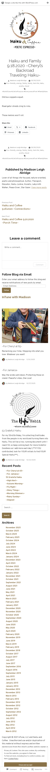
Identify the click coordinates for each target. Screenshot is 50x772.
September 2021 (13, 582)
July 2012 (10, 718)
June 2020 (11, 624)
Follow (6, 290)
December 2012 (13, 702)
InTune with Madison (16, 297)
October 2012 (12, 708)
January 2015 (12, 683)
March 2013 (11, 696)
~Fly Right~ (11, 487)
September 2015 (13, 673)
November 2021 (13, 576)
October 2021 (12, 579)
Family (24, 83)
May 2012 (10, 725)
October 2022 (12, 566)
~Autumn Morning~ (14, 483)
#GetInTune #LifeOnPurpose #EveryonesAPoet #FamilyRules (25, 92)
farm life (36, 83)
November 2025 (13, 527)
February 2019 (12, 647)
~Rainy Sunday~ (13, 496)
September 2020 (13, 618)
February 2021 (12, 602)
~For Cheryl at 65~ (12, 346)
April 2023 (10, 563)
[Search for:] (25, 507)
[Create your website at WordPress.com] (25, 2)
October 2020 (12, 615)
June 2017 (10, 663)
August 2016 (11, 670)
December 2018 (13, 650)
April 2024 (11, 550)
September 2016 (13, 666)
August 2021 (11, 586)
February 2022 (12, 569)
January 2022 (12, 573)
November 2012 (13, 705)
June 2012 (10, 721)
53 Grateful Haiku (11, 430)
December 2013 (13, 689)
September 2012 (13, 712)
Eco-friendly (11, 83)
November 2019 (13, 637)
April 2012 (10, 728)
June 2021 (10, 589)
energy (19, 83)
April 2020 (11, 631)
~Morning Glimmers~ (15, 493)
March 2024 (11, 553)
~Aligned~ (10, 500)
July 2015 (10, 676)
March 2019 (11, 644)
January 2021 (12, 605)
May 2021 (10, 592)
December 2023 (13, 560)
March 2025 (11, 534)
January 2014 (12, 686)
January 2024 (12, 557)
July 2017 (10, 660)
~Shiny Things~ (13, 490)
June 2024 (11, 547)
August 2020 (12, 621)
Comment (39, 265)
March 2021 (11, 598)
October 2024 (12, 540)
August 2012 (11, 715)
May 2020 (10, 628)
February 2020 (12, 634)
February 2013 (12, 699)
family (30, 83)
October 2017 (12, 654)
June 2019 (10, 641)
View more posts (39, 187)
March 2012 (11, 731)
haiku (42, 83)
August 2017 (11, 657)
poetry (21, 86)
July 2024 (10, 544)
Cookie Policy (13, 759)
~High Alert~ (11, 480)
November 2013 (13, 692)
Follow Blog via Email (17, 274)
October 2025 (12, 531)
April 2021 (10, 595)
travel (27, 86)
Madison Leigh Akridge (18, 81)
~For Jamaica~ (10, 370)
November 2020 (13, 611)
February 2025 (12, 537)
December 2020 (13, 608)
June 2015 (10, 679)
